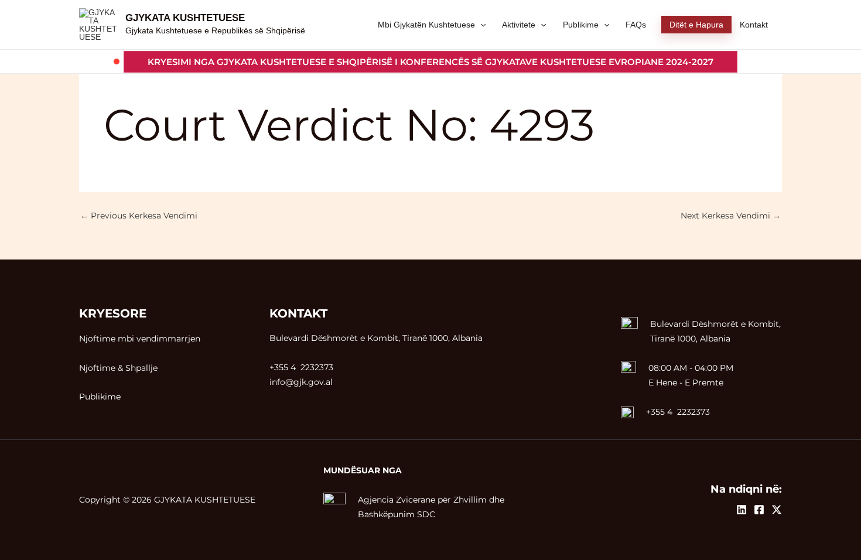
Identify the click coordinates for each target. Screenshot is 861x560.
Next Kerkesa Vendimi (731, 215)
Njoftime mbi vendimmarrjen (139, 338)
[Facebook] (759, 509)
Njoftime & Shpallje (118, 368)
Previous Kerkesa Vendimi (138, 215)
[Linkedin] (741, 509)
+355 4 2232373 (678, 412)
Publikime (100, 396)
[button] (430, 62)
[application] (480, 24)
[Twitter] (776, 509)
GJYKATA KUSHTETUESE (185, 17)
